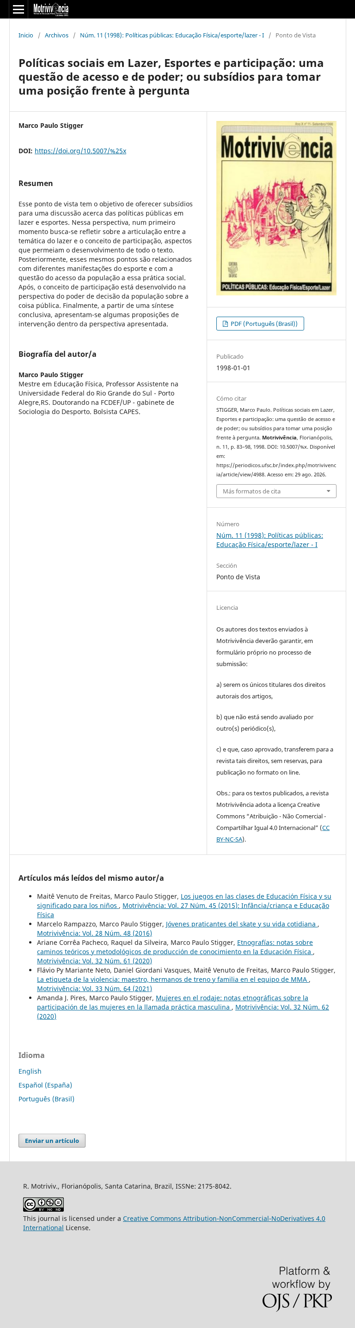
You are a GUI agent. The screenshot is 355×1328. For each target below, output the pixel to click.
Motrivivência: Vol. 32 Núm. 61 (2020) (94, 960)
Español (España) (45, 1085)
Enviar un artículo (52, 1140)
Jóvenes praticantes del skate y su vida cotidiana (242, 923)
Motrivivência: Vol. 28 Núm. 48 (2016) (94, 933)
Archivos (56, 35)
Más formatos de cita (252, 491)
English (30, 1071)
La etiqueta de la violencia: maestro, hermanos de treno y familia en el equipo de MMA (173, 979)
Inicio (25, 35)
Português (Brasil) (46, 1098)
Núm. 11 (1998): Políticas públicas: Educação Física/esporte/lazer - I (172, 35)
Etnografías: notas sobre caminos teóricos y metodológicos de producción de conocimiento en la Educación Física (175, 947)
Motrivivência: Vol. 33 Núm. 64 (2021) (94, 988)
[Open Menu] (18, 9)
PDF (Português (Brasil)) (263, 323)
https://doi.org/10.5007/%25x (80, 150)
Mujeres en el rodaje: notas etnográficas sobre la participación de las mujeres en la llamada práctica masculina (172, 1002)
